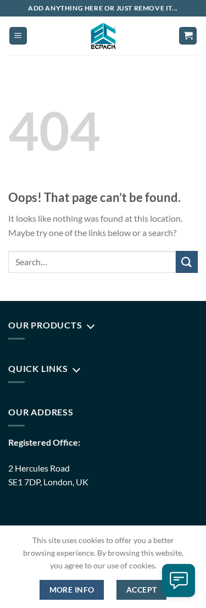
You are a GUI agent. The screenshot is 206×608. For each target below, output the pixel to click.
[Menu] (18, 36)
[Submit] (187, 261)
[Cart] (188, 36)
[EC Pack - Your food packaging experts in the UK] (103, 36)
